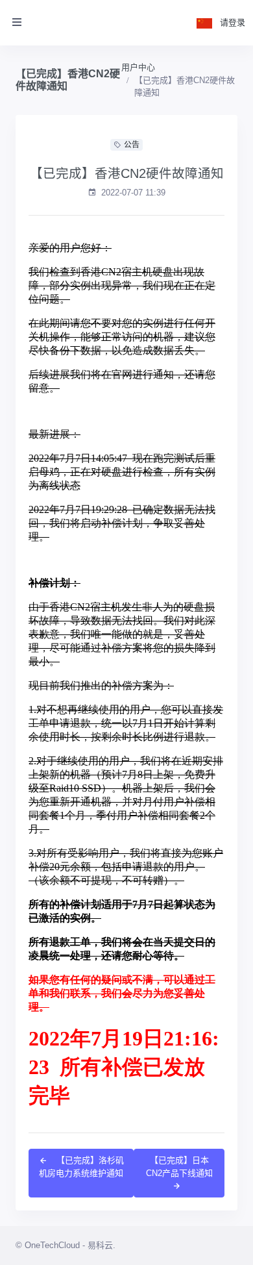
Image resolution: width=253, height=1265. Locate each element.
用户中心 (138, 67)
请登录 (232, 22)
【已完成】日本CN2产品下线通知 (179, 1166)
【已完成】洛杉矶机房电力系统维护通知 (81, 1166)
